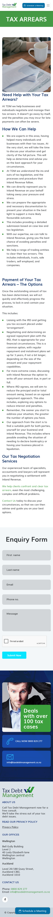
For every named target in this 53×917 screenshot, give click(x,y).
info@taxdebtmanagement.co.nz (24, 762)
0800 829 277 (19, 889)
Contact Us (9, 500)
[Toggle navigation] (48, 5)
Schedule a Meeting (35, 5)
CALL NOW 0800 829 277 (28, 740)
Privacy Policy (10, 827)
